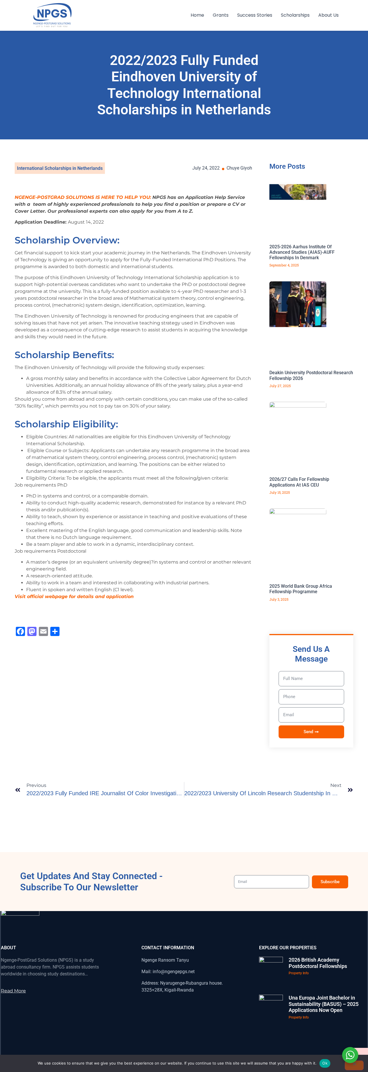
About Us (328, 15)
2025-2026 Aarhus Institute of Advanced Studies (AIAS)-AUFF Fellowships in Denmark (302, 252)
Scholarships (295, 15)
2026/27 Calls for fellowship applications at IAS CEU (299, 482)
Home (197, 15)
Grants (221, 15)
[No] (354, 1065)
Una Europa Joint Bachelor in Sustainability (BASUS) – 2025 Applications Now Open (324, 1004)
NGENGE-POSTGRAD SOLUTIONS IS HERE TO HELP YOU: (83, 197)
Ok (324, 1063)
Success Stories (254, 15)
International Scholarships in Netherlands (60, 168)
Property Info (299, 973)
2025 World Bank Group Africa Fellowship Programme (300, 588)
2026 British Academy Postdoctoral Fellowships (318, 963)
